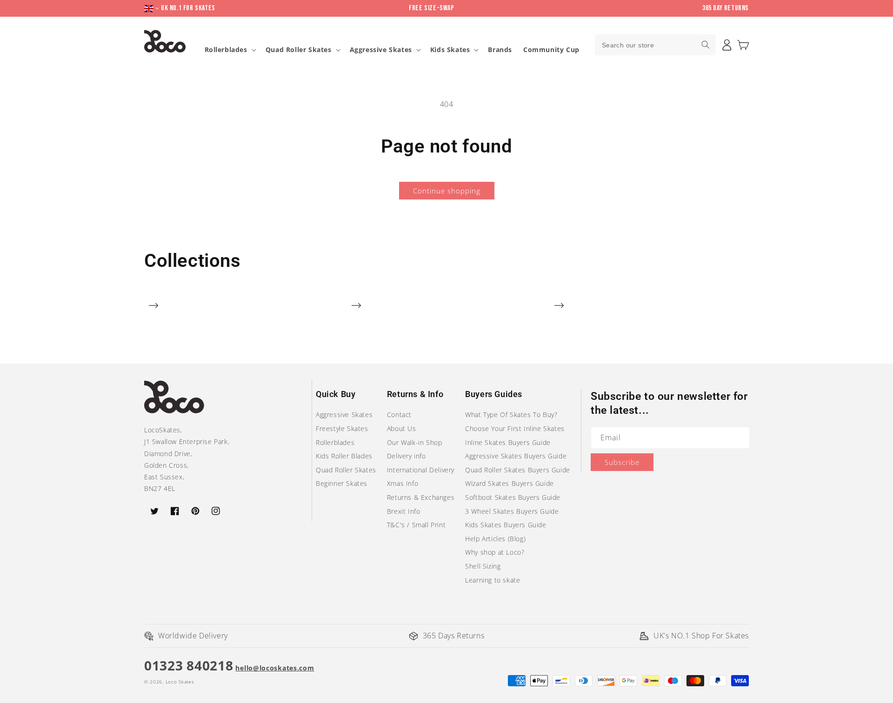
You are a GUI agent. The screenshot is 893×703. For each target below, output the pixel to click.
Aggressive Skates (381, 50)
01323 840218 (188, 665)
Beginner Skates (341, 483)
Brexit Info (403, 511)
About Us (401, 428)
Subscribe (622, 462)
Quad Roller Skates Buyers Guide (517, 469)
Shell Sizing (482, 566)
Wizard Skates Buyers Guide (509, 483)
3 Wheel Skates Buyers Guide (512, 511)
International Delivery (420, 469)
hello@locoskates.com (274, 667)
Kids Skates (450, 50)
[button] (743, 45)
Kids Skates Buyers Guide (505, 524)
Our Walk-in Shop (414, 442)
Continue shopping (446, 190)
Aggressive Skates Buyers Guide (515, 455)
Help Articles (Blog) (495, 538)
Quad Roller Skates (299, 50)
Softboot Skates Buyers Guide (512, 497)
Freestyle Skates (342, 428)
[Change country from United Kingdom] (152, 8)
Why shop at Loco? (494, 552)
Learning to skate (492, 580)
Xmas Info (402, 483)
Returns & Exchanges (420, 497)
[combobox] (655, 44)
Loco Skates (180, 681)
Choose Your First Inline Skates (515, 428)
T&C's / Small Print (416, 524)
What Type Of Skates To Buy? (511, 414)
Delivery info (406, 455)
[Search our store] (705, 44)
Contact (399, 414)
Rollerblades (226, 50)
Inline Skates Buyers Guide (508, 442)
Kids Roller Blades (344, 455)
